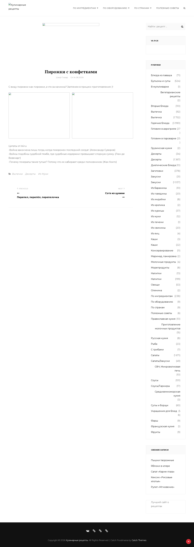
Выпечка (17, 174)
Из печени (157, 222)
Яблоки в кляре (160, 466)
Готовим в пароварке (163, 138)
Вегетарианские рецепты (170, 94)
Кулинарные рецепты (77, 540)
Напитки (156, 273)
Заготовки (157, 171)
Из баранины (159, 188)
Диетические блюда (163, 165)
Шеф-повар (62, 77)
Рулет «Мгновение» (162, 487)
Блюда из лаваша (161, 75)
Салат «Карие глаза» (163, 471)
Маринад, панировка (163, 256)
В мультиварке (160, 86)
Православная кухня (163, 319)
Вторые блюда (159, 106)
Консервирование (162, 250)
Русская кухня (159, 338)
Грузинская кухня (161, 148)
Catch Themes (139, 540)
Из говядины (159, 193)
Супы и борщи (159, 405)
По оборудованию (115, 8)
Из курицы (157, 210)
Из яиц (155, 233)
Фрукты (155, 432)
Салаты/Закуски (160, 361)
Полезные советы (167, 8)
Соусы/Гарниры (160, 386)
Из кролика (158, 205)
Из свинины (158, 227)
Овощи (155, 284)
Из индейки (158, 199)
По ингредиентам (84, 8)
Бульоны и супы (160, 81)
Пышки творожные (162, 460)
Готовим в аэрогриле (163, 128)
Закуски (156, 176)
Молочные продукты (163, 262)
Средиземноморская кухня (167, 393)
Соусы (154, 380)
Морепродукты (160, 267)
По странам (141, 8)
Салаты (155, 355)
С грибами (157, 349)
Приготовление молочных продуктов (167, 326)
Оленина (156, 290)
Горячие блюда (160, 123)
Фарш (154, 420)
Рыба (154, 344)
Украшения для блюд (164, 411)
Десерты (30, 174)
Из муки (43, 174)
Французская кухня (162, 426)
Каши (154, 239)
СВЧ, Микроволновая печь (167, 368)
